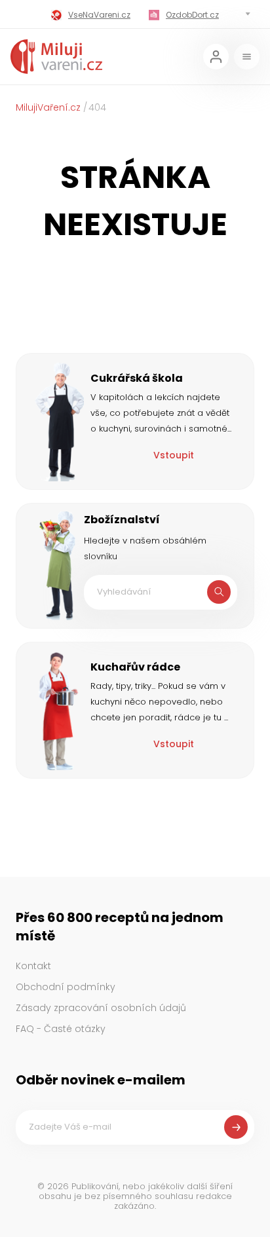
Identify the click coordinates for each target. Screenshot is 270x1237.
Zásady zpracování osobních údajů (101, 1007)
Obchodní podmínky (65, 986)
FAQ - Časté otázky (61, 1028)
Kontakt (33, 965)
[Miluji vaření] (56, 56)
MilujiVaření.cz (48, 107)
